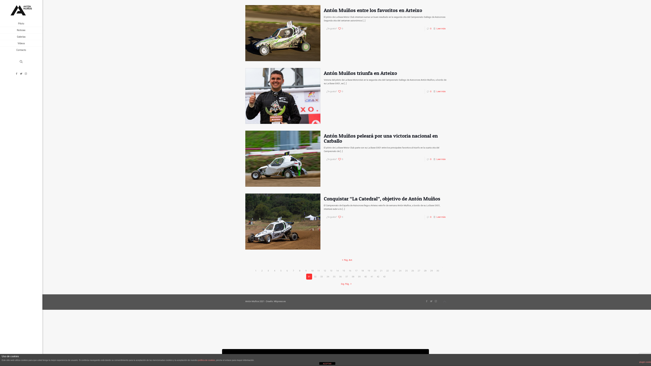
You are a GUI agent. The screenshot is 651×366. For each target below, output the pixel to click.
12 (325, 270)
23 (394, 270)
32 (315, 276)
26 (412, 270)
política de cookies (206, 360)
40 (365, 276)
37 (347, 276)
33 (321, 276)
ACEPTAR (327, 364)
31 (309, 276)
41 (372, 276)
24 (400, 270)
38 (353, 276)
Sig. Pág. (345, 284)
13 (331, 270)
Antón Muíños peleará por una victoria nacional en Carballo (381, 138)
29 (431, 270)
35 (334, 276)
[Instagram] (26, 73)
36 (340, 276)
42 (378, 276)
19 (369, 270)
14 (337, 270)
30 (438, 270)
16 (350, 270)
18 (362, 270)
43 (384, 276)
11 (318, 270)
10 (312, 270)
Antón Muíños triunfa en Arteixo (360, 73)
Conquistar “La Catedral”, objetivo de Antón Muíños (382, 199)
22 (387, 270)
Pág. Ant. (348, 260)
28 (425, 270)
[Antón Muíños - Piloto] (21, 10)
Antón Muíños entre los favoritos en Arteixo (373, 10)
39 (359, 276)
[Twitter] (21, 73)
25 (406, 270)
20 (375, 270)
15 (343, 270)
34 (328, 276)
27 (419, 270)
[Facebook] (16, 73)
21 (381, 270)
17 (356, 270)
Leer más (441, 28)
